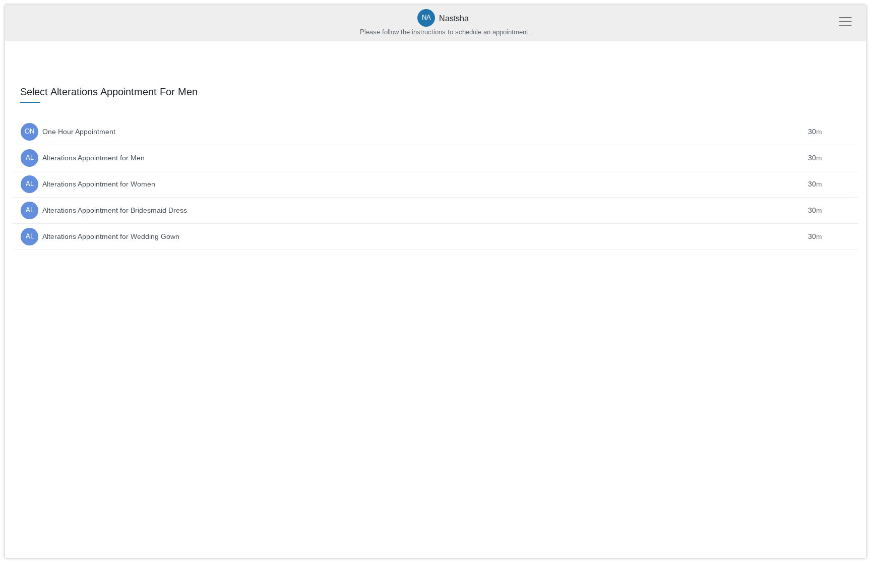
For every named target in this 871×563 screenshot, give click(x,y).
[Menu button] (845, 23)
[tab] (435, 115)
